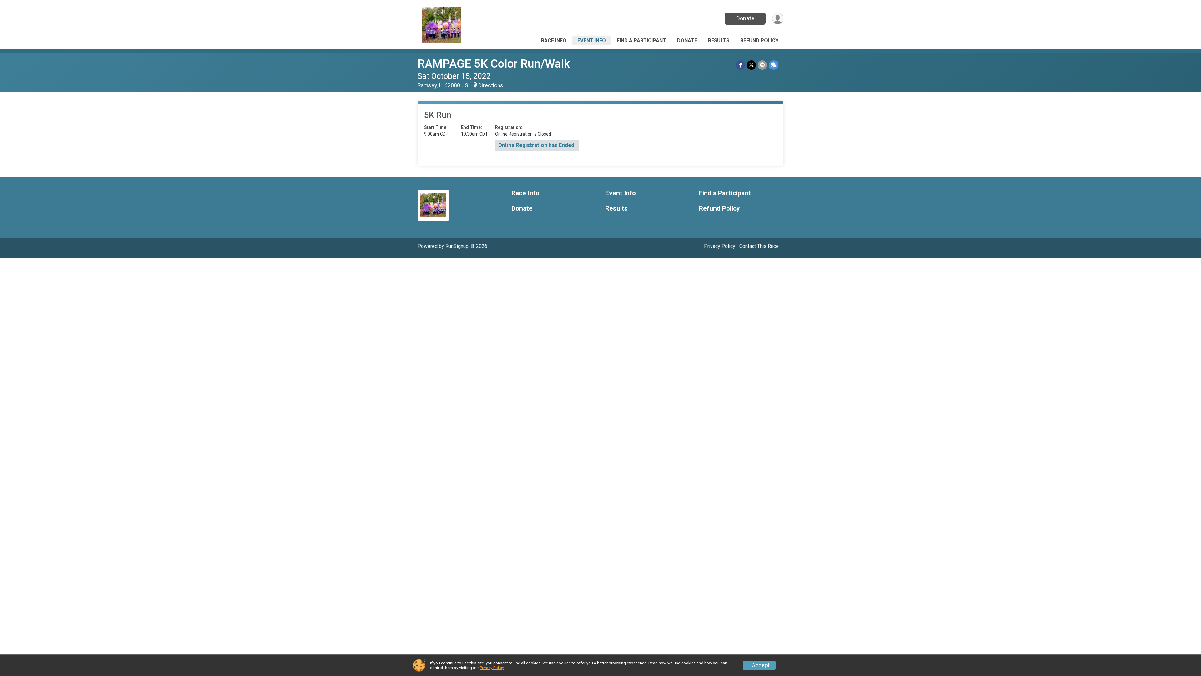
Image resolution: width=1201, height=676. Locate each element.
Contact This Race (759, 246)
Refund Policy (759, 41)
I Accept (759, 665)
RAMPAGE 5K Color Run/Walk (494, 63)
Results (718, 41)
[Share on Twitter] (751, 64)
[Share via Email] (762, 64)
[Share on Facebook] (740, 64)
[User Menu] (777, 18)
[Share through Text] (773, 64)
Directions (490, 85)
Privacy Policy (719, 246)
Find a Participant (641, 41)
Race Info (553, 41)
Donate (745, 18)
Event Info (591, 41)
